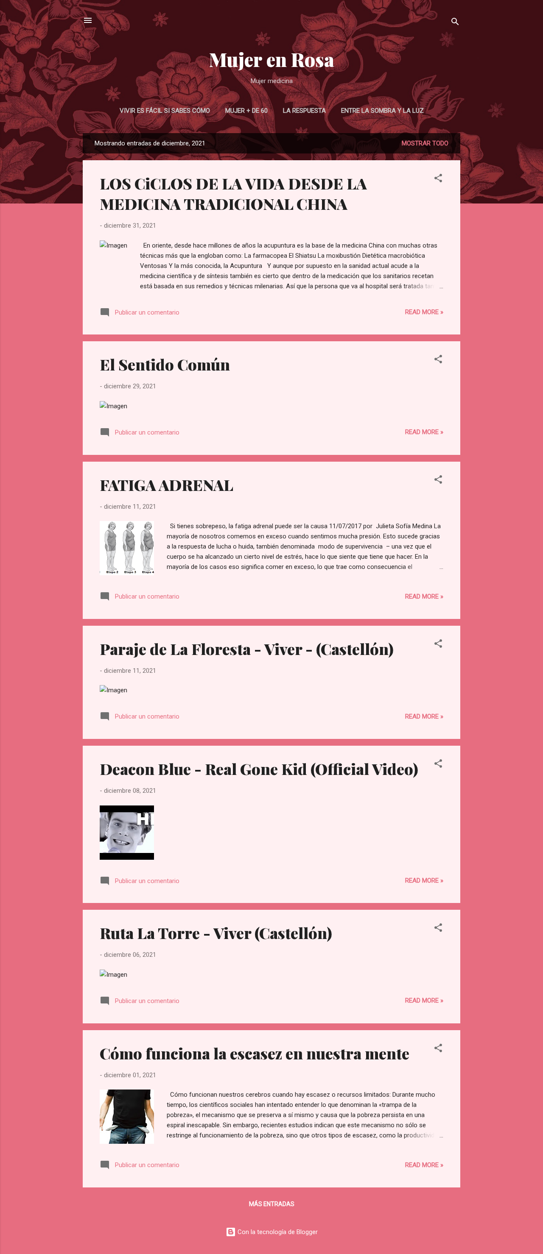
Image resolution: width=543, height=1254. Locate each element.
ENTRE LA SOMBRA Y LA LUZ (382, 110)
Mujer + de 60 (246, 110)
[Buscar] (455, 23)
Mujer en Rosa (271, 59)
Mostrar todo (425, 143)
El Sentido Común (165, 364)
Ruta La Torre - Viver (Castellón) (216, 932)
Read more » (424, 312)
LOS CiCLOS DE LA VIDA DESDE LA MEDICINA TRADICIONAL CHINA (233, 193)
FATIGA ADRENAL (166, 484)
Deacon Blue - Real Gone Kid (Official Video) (259, 768)
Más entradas (271, 1204)
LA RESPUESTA (304, 110)
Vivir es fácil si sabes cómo (165, 110)
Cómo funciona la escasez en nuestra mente (254, 1053)
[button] (438, 179)
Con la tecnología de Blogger (277, 1232)
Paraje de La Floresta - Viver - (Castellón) (247, 648)
